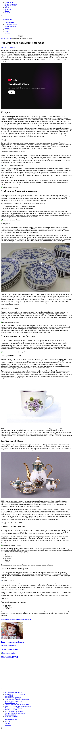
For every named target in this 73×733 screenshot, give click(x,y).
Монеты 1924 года (11, 703)
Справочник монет (11, 4)
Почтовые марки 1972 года (13, 708)
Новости (7, 721)
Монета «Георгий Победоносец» (15, 713)
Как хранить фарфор (9, 657)
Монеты (7, 723)
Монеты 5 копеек (10, 715)
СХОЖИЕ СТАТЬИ (8, 619)
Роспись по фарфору (9, 649)
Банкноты (8, 9)
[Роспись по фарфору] (8, 645)
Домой (3, 38)
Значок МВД (9, 696)
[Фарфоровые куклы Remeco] (12, 638)
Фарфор (7, 12)
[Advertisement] (36, 672)
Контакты (8, 725)
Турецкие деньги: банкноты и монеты (17, 699)
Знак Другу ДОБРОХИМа (13, 701)
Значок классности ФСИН (13, 692)
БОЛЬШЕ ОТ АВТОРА (23, 619)
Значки (7, 7)
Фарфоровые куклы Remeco (12, 642)
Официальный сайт (11, 719)
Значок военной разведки (13, 698)
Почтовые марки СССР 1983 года (16, 694)
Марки (7, 11)
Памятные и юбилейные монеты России (18, 706)
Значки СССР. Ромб (11, 709)
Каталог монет (9, 2)
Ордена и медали (10, 6)
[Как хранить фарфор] (8, 653)
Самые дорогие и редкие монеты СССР (17, 704)
